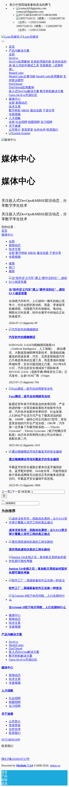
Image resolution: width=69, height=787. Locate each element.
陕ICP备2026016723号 (15, 758)
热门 (12, 267)
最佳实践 (43, 252)
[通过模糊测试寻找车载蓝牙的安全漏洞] (35, 451)
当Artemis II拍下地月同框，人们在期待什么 (37, 607)
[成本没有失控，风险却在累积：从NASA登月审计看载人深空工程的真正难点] (38, 522)
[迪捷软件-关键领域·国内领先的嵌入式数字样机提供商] (34, 37)
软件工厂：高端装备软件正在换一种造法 (35, 588)
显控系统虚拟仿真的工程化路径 (29, 549)
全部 (12, 54)
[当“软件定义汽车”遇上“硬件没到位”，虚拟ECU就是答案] (38, 281)
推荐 (12, 263)
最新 (12, 271)
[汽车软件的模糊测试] (23, 329)
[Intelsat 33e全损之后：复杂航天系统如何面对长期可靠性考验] (38, 561)
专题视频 (15, 256)
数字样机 (21, 252)
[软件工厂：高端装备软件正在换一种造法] (37, 580)
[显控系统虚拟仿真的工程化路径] (31, 541)
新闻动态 (15, 245)
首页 (12, 46)
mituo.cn (55, 765)
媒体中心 (7, 234)
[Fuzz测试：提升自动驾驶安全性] (31, 388)
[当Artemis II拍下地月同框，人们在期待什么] (38, 599)
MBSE (32, 252)
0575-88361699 (10, 739)
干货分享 (55, 252)
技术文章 (15, 249)
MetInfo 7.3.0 (24, 765)
